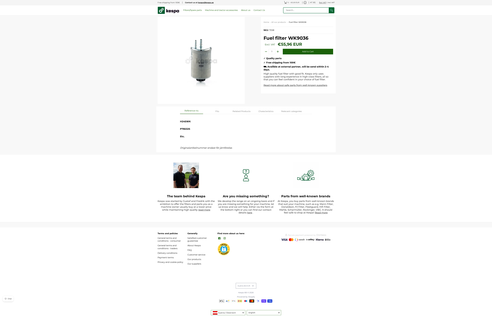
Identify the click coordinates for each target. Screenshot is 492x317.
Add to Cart (308, 51)
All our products (278, 22)
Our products (194, 259)
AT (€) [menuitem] (313, 2)
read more (204, 209)
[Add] (277, 51)
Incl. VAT (331, 2)
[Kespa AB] (168, 10)
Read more (321, 212)
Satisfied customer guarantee (197, 239)
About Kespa (194, 245)
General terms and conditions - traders (167, 247)
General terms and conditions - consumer (169, 239)
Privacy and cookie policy (170, 262)
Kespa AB (242, 293)
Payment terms (166, 257)
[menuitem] (291, 2)
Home (266, 22)
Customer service (196, 254)
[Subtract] (266, 51)
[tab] (191, 111)
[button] (219, 238)
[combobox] (228, 312)
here (249, 212)
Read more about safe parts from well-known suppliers (295, 85)
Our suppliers (194, 264)
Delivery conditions (167, 253)
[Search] (331, 10)
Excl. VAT (322, 2)
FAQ (189, 250)
